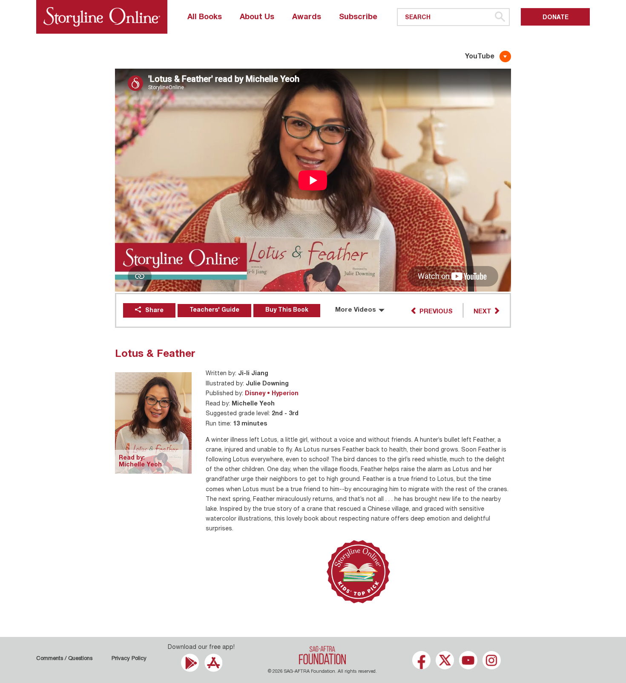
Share (154, 311)
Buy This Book (286, 310)
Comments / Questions (64, 659)
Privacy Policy (129, 659)
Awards (306, 17)
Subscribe (358, 17)
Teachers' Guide (214, 310)
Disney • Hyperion (272, 394)
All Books (204, 17)
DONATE (556, 18)
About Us (257, 17)
